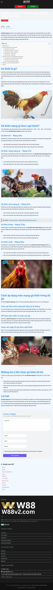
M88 (16, 585)
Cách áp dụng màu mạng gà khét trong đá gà (13, 56)
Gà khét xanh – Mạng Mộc (10, 55)
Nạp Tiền (3, 553)
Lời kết (4, 64)
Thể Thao (4, 485)
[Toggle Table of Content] (49, 44)
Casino (3, 469)
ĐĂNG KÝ (20, 6)
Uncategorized (5, 487)
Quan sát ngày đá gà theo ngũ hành (12, 61)
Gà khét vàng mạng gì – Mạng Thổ (11, 50)
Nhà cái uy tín (5, 480)
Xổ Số (3, 489)
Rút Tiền (3, 556)
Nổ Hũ (3, 483)
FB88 (18, 585)
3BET (30, 585)
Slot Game (3, 537)
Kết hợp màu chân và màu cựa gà (11, 59)
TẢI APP (33, 6)
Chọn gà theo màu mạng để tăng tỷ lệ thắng (13, 58)
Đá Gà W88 (17, 81)
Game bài (4, 476)
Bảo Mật (3, 561)
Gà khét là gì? (6, 45)
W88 (13, 585)
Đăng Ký (3, 551)
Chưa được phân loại (7, 472)
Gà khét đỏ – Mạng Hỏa (9, 49)
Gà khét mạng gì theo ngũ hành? (10, 47)
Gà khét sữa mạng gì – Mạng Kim (11, 52)
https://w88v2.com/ (7, 576)
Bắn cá (3, 467)
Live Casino (4, 20)
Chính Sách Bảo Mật (21, 587)
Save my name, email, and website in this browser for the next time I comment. (23, 451)
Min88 (27, 585)
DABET (21, 585)
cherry (8, 26)
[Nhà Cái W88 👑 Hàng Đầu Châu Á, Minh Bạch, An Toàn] (26, 2)
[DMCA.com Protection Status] (5, 525)
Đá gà (3, 474)
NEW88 (24, 585)
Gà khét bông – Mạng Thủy (10, 53)
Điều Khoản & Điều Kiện (31, 587)
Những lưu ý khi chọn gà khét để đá (11, 62)
